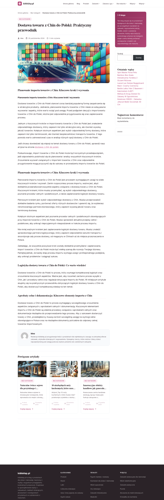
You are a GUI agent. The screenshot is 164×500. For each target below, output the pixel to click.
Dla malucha (121, 4)
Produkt (86, 4)
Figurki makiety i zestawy (99, 477)
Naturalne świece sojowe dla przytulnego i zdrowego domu (31, 388)
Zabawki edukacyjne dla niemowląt (133, 477)
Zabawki (95, 4)
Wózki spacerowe (96, 485)
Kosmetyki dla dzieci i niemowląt (102, 481)
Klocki (63, 481)
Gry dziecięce (95, 489)
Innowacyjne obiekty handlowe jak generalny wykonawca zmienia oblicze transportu (94, 390)
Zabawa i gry (107, 4)
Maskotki (93, 497)
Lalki (62, 485)
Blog (78, 4)
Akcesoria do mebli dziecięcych (131, 493)
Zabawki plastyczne (127, 485)
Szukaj (120, 54)
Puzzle (122, 489)
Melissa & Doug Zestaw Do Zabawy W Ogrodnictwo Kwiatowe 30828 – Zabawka (129, 96)
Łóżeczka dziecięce (68, 489)
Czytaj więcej (25, 409)
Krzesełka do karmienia (128, 497)
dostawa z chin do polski (46, 147)
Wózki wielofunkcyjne (128, 481)
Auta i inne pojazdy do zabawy (72, 493)
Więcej (132, 4)
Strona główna (68, 4)
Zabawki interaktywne (98, 493)
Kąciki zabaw (65, 497)
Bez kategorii (24, 19)
